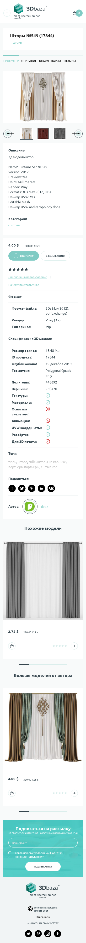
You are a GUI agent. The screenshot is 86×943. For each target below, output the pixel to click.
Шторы (17, 42)
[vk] (51, 488)
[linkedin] (41, 488)
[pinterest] (31, 488)
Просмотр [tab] (11, 60)
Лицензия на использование (27, 276)
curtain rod (49, 467)
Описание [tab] (29, 60)
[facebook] (12, 488)
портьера (15, 467)
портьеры (31, 467)
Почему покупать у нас (23, 284)
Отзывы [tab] (70, 60)
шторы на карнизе (51, 462)
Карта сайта (43, 917)
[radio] (10, 269)
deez (44, 507)
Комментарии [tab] (50, 60)
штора (22, 462)
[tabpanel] (43, 295)
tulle (32, 462)
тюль (12, 462)
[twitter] (22, 488)
